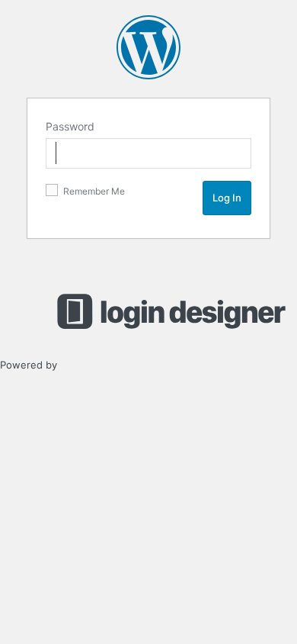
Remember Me (93, 191)
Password (70, 126)
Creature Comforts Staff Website (148, 47)
